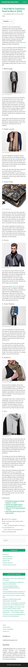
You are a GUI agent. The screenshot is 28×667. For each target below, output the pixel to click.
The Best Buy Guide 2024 (9, 2)
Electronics (6, 554)
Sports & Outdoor (7, 558)
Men (21, 521)
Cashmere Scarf (10, 521)
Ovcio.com (15, 286)
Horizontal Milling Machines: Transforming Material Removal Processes (11, 587)
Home (4, 625)
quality (4, 523)
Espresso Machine (8, 562)
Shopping (13, 519)
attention (21, 42)
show (11, 21)
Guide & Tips (7, 519)
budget (13, 475)
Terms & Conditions (8, 629)
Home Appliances (7, 556)
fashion (18, 521)
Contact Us (6, 631)
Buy (5, 521)
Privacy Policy (6, 627)
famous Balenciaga (18, 99)
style (7, 523)
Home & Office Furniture (9, 564)
